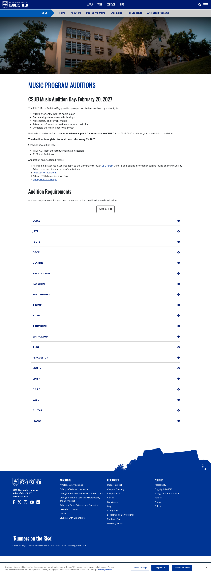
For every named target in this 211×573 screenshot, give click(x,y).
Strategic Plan (113, 519)
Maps (110, 506)
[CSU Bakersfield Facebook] (14, 502)
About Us (76, 12)
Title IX (158, 506)
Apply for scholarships (45, 179)
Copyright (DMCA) (163, 489)
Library (63, 513)
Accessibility (160, 484)
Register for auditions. (45, 172)
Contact (111, 4)
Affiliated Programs (158, 12)
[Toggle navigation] (206, 5)
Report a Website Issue (39, 545)
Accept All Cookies (181, 567)
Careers (110, 497)
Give (122, 4)
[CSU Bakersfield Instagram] (27, 502)
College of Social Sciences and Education (79, 505)
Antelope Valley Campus (71, 484)
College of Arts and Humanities (74, 489)
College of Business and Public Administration (81, 493)
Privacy (158, 502)
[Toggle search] (200, 4)
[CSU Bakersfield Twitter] (20, 502)
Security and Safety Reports (120, 514)
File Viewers (112, 502)
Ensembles (116, 12)
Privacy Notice (105, 570)
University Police (115, 523)
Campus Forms (114, 493)
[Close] (206, 567)
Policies (158, 497)
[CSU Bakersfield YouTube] (33, 502)
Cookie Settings (19, 545)
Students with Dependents (72, 517)
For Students (134, 12)
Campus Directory (115, 489)
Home (62, 12)
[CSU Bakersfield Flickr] (39, 502)
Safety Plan (112, 510)
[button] (105, 220)
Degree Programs (95, 12)
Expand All (104, 209)
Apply (90, 4)
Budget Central (114, 484)
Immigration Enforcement (167, 493)
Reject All (160, 567)
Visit (99, 4)
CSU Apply (107, 165)
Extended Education (69, 509)
